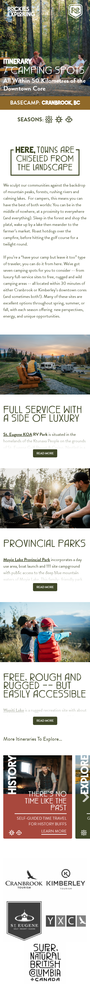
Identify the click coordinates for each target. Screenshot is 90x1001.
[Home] (36, 11)
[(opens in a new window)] (24, 879)
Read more (45, 453)
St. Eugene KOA (17, 434)
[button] (86, 797)
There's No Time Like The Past (46, 801)
